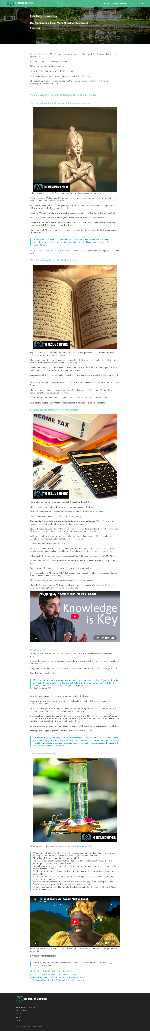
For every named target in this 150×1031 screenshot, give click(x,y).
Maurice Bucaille (49, 250)
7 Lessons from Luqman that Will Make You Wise (54, 974)
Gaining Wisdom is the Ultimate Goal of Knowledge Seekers (59, 977)
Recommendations (120, 4)
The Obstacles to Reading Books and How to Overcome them (59, 980)
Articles (107, 4)
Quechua (80, 845)
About (131, 4)
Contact (140, 4)
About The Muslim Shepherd (25, 1007)
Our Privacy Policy (22, 1010)
